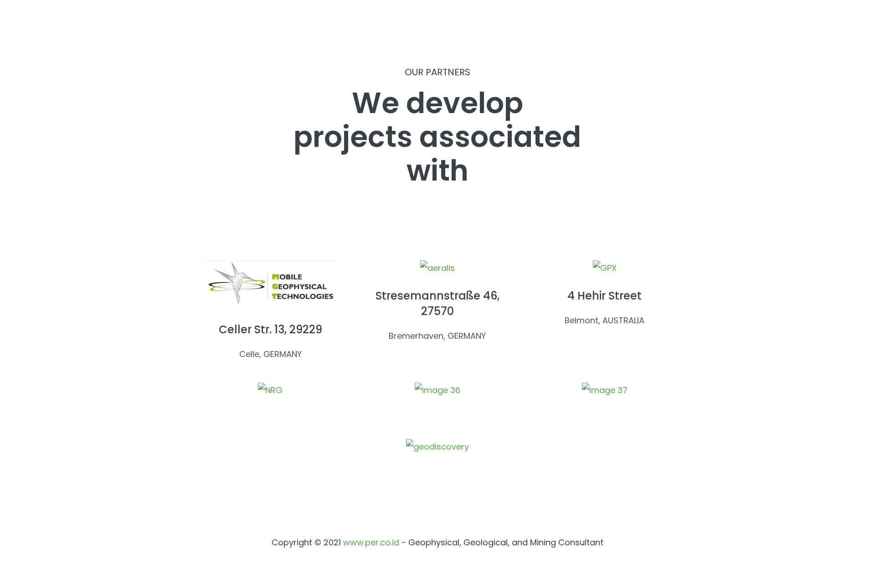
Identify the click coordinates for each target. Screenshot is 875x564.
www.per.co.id (371, 542)
